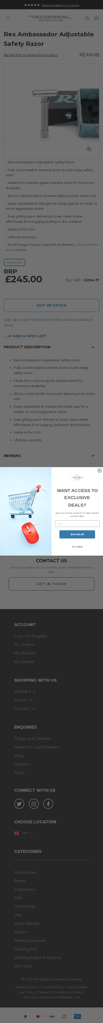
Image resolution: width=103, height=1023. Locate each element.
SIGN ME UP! (77, 534)
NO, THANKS (77, 547)
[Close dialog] (100, 471)
